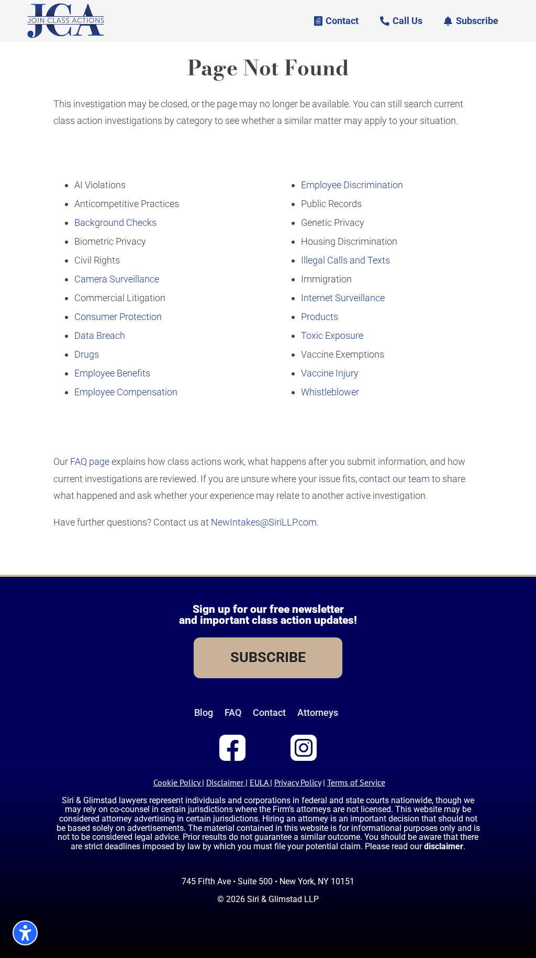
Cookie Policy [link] (176, 782)
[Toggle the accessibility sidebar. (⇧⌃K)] (25, 932)
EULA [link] (259, 782)
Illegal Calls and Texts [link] (345, 260)
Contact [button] (342, 20)
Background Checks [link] (115, 222)
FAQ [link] (233, 713)
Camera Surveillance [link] (116, 278)
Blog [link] (203, 713)
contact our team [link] (394, 478)
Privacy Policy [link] (297, 782)
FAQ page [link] (89, 461)
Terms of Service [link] (356, 782)
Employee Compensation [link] (125, 391)
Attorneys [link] (317, 713)
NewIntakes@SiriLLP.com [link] (264, 522)
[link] (66, 36)
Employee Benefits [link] (112, 373)
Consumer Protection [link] (118, 316)
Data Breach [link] (99, 335)
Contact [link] (269, 713)
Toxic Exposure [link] (332, 335)
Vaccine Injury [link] (330, 373)
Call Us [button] (407, 20)
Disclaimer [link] (224, 782)
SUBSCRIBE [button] (268, 657)
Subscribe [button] (477, 20)
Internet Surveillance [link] (343, 297)
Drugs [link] (86, 354)
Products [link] (319, 316)
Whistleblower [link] (330, 391)
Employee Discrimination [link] (352, 184)
